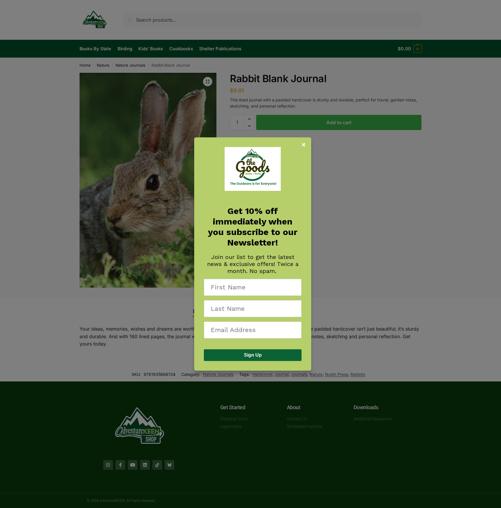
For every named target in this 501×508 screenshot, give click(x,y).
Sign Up (253, 355)
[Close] (304, 145)
